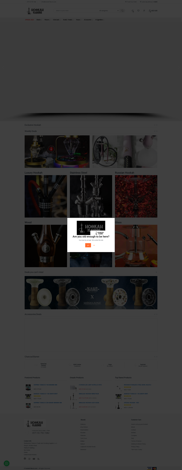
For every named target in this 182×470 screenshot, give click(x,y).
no (94, 245)
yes (88, 245)
